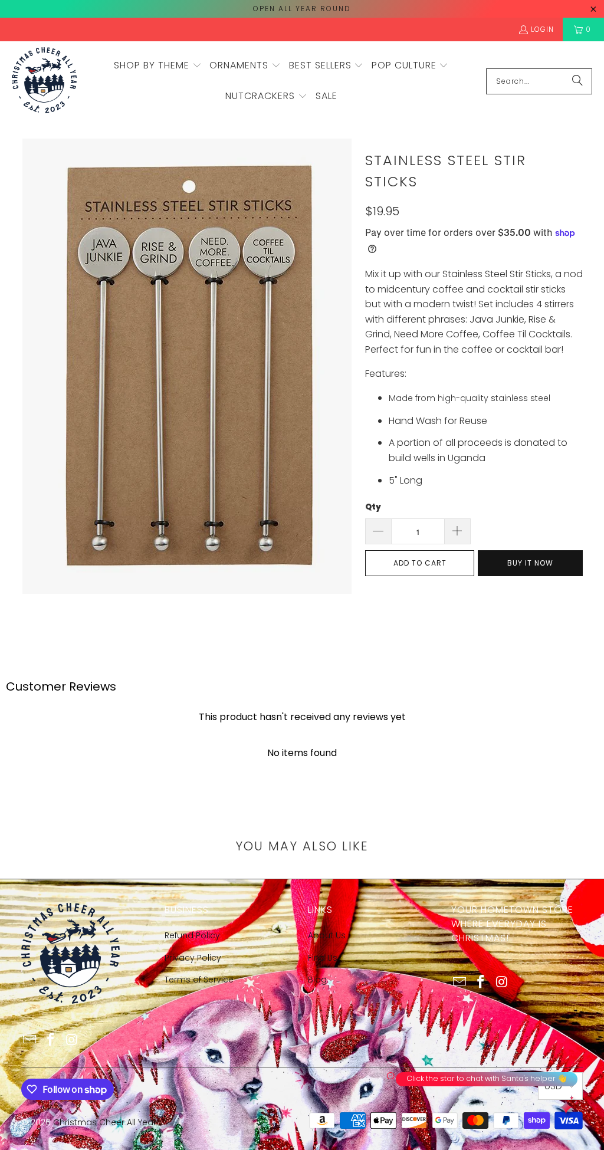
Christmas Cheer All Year (104, 1122)
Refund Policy (192, 935)
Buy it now (530, 563)
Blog (317, 979)
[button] (158, 66)
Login (542, 29)
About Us (327, 935)
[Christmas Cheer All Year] (44, 81)
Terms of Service (199, 979)
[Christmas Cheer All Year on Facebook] (51, 1040)
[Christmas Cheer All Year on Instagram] (72, 1040)
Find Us (322, 958)
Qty (373, 506)
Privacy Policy (193, 958)
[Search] (577, 81)
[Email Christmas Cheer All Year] (30, 1040)
